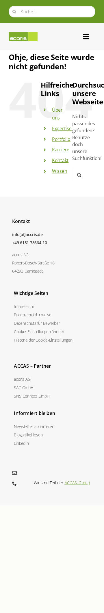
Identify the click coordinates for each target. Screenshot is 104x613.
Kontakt (60, 160)
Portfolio (61, 139)
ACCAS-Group (77, 482)
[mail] (14, 473)
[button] (52, 331)
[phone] (14, 483)
